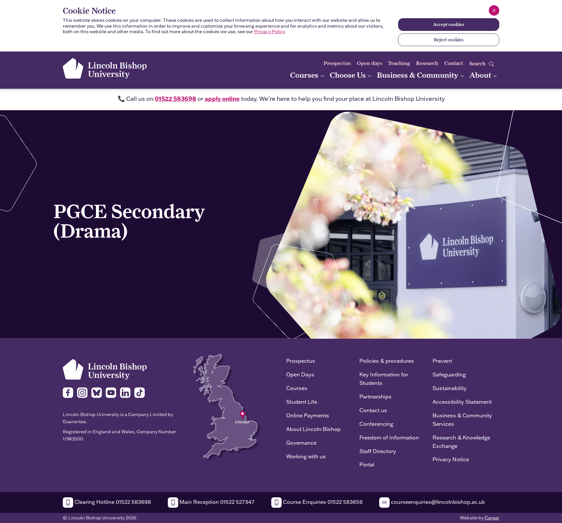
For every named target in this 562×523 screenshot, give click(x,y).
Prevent (442, 360)
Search (478, 63)
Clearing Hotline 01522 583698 (112, 501)
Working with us (306, 456)
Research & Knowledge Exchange (461, 441)
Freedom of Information (389, 437)
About (481, 75)
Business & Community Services (462, 419)
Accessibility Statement (462, 401)
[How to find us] (226, 407)
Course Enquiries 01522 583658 (322, 501)
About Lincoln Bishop (313, 428)
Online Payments (307, 415)
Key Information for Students (383, 378)
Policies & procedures (386, 360)
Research (427, 63)
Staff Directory (377, 451)
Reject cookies (448, 39)
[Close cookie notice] (494, 10)
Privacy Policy (269, 31)
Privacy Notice (451, 459)
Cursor (492, 518)
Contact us (373, 410)
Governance (301, 442)
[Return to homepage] (105, 68)
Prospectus (337, 63)
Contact (453, 63)
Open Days (300, 374)
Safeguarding (449, 374)
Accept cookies (448, 24)
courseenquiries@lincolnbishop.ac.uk (437, 501)
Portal (366, 464)
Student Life (301, 401)
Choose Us (349, 75)
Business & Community (418, 75)
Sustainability (450, 388)
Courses (305, 75)
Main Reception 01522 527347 (216, 501)
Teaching (399, 63)
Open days (369, 63)
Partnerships (375, 396)
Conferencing (376, 423)
